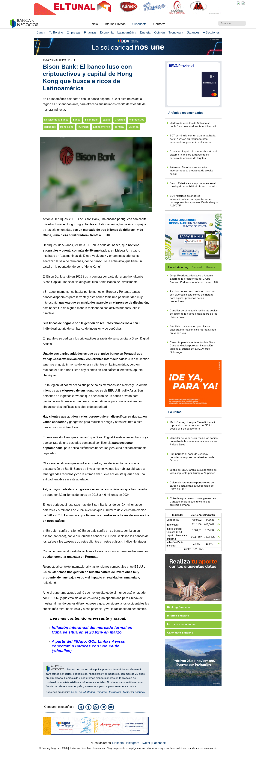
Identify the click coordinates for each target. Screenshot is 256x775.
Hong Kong (66, 126)
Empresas (73, 32)
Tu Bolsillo (56, 32)
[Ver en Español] (243, 2)
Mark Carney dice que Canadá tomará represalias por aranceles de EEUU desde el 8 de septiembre (192, 425)
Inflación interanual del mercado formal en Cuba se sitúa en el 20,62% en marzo (92, 629)
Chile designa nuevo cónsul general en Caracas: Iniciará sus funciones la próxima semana (193, 501)
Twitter (126, 691)
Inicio (94, 24)
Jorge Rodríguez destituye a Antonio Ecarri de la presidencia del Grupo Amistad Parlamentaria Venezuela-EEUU (194, 279)
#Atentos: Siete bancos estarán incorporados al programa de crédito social (191, 170)
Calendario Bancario (180, 632)
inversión (83, 126)
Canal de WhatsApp (83, 691)
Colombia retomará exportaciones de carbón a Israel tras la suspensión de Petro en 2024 (192, 486)
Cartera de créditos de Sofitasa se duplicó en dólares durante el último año (193, 124)
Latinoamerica (101, 126)
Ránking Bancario (178, 607)
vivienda (133, 126)
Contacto (159, 24)
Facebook (139, 691)
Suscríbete (139, 24)
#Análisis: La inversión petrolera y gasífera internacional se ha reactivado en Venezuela (193, 329)
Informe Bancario (178, 615)
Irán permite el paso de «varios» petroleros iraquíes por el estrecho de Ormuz (192, 457)
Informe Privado (115, 24)
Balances (193, 32)
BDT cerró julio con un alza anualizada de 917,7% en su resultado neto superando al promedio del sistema (193, 139)
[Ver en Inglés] (238, 2)
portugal (119, 126)
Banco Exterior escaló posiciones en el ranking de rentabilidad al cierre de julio (193, 185)
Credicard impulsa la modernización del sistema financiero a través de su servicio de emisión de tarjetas (193, 154)
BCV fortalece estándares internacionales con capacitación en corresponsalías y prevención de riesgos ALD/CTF (194, 200)
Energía (145, 32)
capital (106, 119)
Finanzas (90, 32)
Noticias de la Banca (56, 119)
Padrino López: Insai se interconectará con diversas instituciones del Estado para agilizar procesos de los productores (193, 296)
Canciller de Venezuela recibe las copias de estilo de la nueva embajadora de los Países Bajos (194, 314)
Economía (107, 32)
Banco (76, 119)
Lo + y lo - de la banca (181, 623)
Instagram (115, 691)
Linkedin (118, 742)
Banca (41, 32)
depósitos (50, 126)
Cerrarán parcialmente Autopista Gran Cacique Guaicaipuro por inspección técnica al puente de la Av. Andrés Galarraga (192, 347)
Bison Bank (91, 119)
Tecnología (175, 32)
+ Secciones (211, 32)
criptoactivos (136, 119)
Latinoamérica (126, 32)
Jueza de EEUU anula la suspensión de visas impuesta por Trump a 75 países (193, 471)
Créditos (120, 119)
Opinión (159, 32)
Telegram (102, 691)
